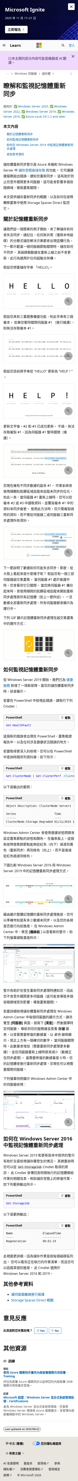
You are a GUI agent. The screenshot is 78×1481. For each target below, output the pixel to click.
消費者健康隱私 (30, 1469)
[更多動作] (71, 73)
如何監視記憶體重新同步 (23, 139)
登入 (72, 45)
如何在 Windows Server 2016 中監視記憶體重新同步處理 (40, 146)
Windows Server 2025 (33, 106)
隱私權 (7, 1469)
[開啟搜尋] (63, 45)
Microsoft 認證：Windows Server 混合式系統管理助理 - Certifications (38, 1399)
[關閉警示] (71, 6)
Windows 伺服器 (26, 73)
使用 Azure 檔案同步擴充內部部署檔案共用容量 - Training (35, 1374)
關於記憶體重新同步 (20, 134)
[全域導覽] (4, 45)
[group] (39, 776)
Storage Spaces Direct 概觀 (32, 1300)
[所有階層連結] (7, 73)
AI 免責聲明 (11, 1463)
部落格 (41, 1463)
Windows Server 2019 (41, 111)
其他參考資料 (15, 154)
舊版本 (28, 1463)
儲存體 (46, 73)
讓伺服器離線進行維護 (28, 1294)
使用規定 (54, 1469)
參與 (57, 1463)
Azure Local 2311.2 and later (45, 116)
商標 (6, 1475)
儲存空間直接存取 (32, 170)
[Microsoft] (39, 45)
